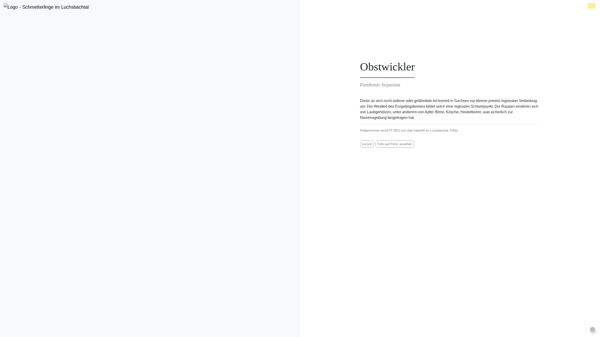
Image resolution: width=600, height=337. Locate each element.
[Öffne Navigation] (591, 6)
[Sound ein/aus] (592, 329)
